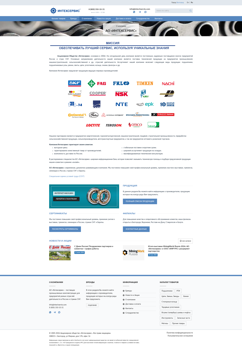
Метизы (165, 323)
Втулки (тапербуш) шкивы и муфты (176, 313)
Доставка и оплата (123, 19)
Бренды (73, 19)
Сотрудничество (143, 19)
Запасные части (183, 318)
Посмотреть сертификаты (65, 229)
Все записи (186, 241)
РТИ (178, 291)
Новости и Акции (132, 295)
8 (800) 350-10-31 (97, 9)
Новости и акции (104, 19)
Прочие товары (178, 323)
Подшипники (167, 291)
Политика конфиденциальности (180, 333)
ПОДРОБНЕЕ (92, 305)
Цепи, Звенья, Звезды (170, 296)
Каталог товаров (58, 19)
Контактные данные (136, 229)
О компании (87, 19)
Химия (186, 296)
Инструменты (167, 318)
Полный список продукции (140, 201)
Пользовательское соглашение (180, 336)
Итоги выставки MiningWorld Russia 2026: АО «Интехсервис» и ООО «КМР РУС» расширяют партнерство (169, 248)
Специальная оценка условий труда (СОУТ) (66, 176)
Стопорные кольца (169, 302)
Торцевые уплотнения (170, 307)
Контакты (158, 19)
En (188, 2)
